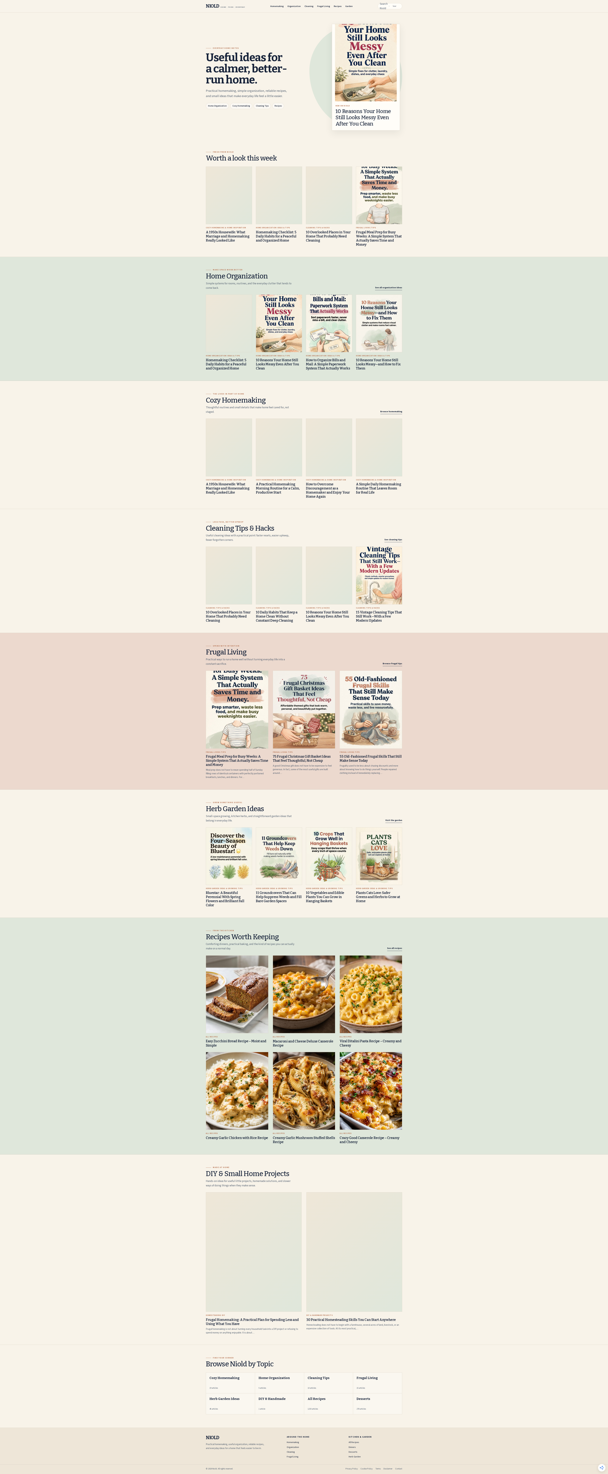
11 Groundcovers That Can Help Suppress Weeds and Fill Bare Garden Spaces (278, 897)
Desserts (353, 1452)
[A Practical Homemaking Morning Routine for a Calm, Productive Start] (279, 447)
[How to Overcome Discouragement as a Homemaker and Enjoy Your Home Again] (329, 447)
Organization (294, 6)
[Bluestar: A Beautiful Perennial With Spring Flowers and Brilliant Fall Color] (229, 856)
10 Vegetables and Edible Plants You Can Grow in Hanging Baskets (325, 897)
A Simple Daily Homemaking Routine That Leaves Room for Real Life (378, 488)
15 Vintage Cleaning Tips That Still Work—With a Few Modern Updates (379, 616)
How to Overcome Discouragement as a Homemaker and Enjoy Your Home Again (328, 490)
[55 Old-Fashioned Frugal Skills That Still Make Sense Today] (371, 710)
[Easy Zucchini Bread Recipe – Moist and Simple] (237, 994)
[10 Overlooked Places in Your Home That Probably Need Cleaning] (329, 195)
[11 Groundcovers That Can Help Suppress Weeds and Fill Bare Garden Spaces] (279, 856)
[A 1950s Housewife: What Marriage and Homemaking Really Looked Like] (229, 195)
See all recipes (394, 948)
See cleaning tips (393, 539)
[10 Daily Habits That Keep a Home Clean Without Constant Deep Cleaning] (279, 575)
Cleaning (308, 6)
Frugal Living (323, 6)
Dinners (352, 1447)
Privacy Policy (351, 1468)
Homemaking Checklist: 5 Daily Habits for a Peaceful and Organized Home (276, 236)
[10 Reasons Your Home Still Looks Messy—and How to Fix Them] (379, 323)
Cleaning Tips (262, 105)
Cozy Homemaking (241, 105)
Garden (349, 6)
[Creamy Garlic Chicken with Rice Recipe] (237, 1091)
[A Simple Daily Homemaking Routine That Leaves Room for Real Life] (379, 447)
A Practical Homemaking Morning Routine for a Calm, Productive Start (278, 488)
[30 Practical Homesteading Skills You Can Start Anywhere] (354, 1252)
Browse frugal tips (392, 663)
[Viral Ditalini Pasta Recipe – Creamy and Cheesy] (371, 994)
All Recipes (354, 1442)
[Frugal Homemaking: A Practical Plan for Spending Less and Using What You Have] (254, 1252)
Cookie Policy (367, 1468)
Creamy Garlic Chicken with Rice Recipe (237, 1138)
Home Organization (217, 105)
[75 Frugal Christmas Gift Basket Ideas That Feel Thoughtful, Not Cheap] (304, 710)
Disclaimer (387, 1468)
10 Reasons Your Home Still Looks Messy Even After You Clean (363, 117)
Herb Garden (355, 1456)
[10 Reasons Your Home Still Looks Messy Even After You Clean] (279, 323)
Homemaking (277, 6)
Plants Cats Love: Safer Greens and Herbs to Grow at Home (378, 897)
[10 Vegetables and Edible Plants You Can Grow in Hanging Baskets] (329, 856)
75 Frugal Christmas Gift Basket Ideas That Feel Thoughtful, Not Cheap (301, 758)
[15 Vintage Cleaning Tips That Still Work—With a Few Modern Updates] (379, 575)
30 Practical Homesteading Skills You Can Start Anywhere (351, 1320)
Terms (378, 1468)
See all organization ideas (388, 287)
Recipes (338, 6)
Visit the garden (393, 820)
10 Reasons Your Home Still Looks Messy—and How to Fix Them (378, 364)
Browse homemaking (391, 411)
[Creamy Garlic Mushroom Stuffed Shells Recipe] (304, 1091)
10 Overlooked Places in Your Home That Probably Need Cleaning (328, 236)
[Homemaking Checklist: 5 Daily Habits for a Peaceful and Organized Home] (279, 195)
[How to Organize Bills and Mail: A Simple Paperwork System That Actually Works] (329, 323)
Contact (398, 1468)
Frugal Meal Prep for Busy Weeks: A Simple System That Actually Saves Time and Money (379, 238)
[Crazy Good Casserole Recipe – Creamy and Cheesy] (371, 1091)
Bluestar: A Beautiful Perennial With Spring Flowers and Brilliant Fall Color (225, 899)
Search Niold (384, 6)
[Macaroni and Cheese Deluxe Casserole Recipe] (304, 994)
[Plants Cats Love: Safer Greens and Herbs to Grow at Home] (379, 856)
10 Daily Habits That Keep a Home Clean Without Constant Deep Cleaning (277, 616)
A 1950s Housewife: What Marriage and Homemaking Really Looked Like (227, 236)
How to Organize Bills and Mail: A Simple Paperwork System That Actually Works (328, 364)
